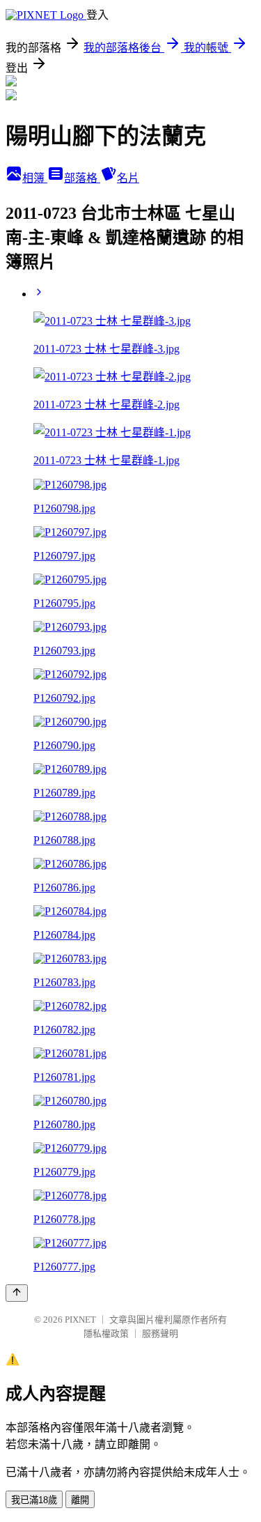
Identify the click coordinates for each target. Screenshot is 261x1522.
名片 (128, 178)
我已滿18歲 (34, 1500)
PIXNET (80, 1319)
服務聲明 (160, 1333)
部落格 (82, 178)
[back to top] (17, 1293)
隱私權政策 (106, 1333)
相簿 (34, 178)
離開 (80, 1500)
